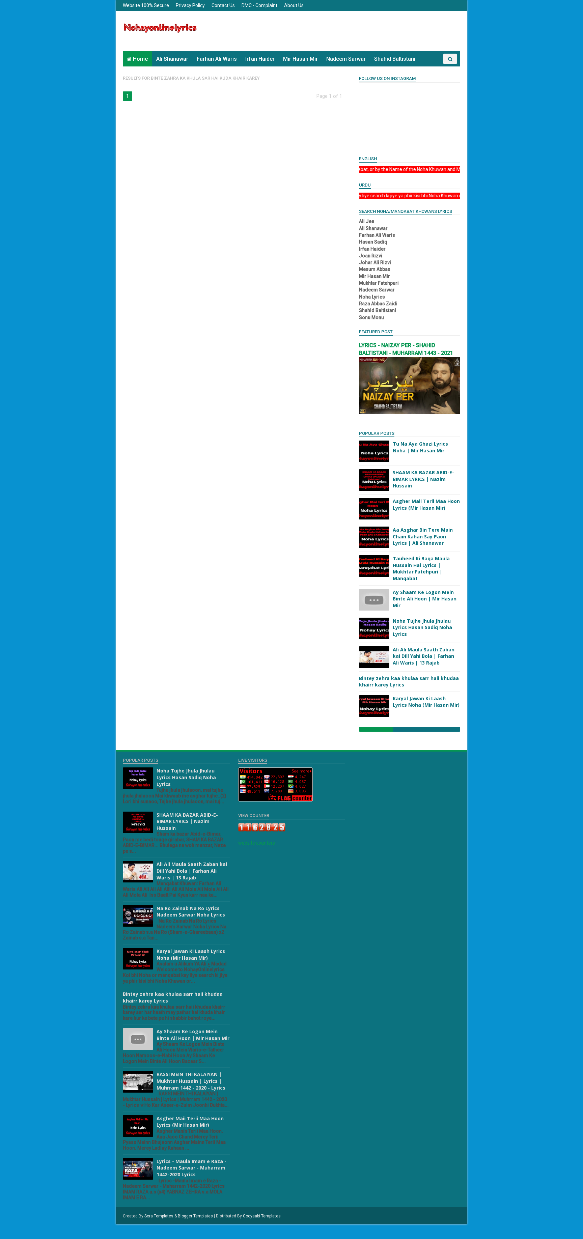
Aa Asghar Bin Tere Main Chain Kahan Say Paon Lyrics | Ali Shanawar (423, 536)
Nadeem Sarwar (346, 59)
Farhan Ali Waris (217, 59)
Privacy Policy (190, 5)
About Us (294, 5)
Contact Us (223, 5)
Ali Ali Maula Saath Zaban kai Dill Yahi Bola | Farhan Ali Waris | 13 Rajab (423, 656)
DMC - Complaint (259, 5)
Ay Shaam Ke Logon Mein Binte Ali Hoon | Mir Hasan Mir (424, 599)
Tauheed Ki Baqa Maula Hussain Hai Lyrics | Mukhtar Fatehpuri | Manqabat (421, 568)
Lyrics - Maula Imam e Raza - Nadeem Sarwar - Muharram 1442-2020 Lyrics (191, 1168)
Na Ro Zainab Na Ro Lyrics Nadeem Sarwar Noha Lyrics (191, 911)
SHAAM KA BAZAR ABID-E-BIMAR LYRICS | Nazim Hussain (423, 479)
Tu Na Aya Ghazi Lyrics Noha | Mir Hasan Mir (420, 447)
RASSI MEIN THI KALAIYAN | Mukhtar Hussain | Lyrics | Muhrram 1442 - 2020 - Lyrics (191, 1081)
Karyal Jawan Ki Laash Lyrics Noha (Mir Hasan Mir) (426, 701)
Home (140, 59)
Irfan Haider (260, 59)
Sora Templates (158, 1216)
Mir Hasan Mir (300, 59)
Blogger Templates (195, 1216)
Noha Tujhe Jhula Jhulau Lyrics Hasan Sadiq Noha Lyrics (422, 627)
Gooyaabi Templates (262, 1216)
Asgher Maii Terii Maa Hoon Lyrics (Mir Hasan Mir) (426, 504)
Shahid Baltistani (394, 59)
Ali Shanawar (172, 59)
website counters (256, 843)
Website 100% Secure (146, 5)
